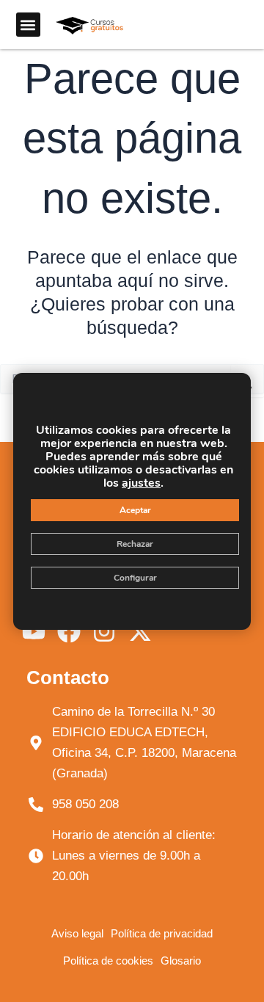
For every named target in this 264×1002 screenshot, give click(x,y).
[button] (28, 24)
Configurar (135, 578)
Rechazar (135, 544)
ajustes (141, 483)
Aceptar (135, 510)
